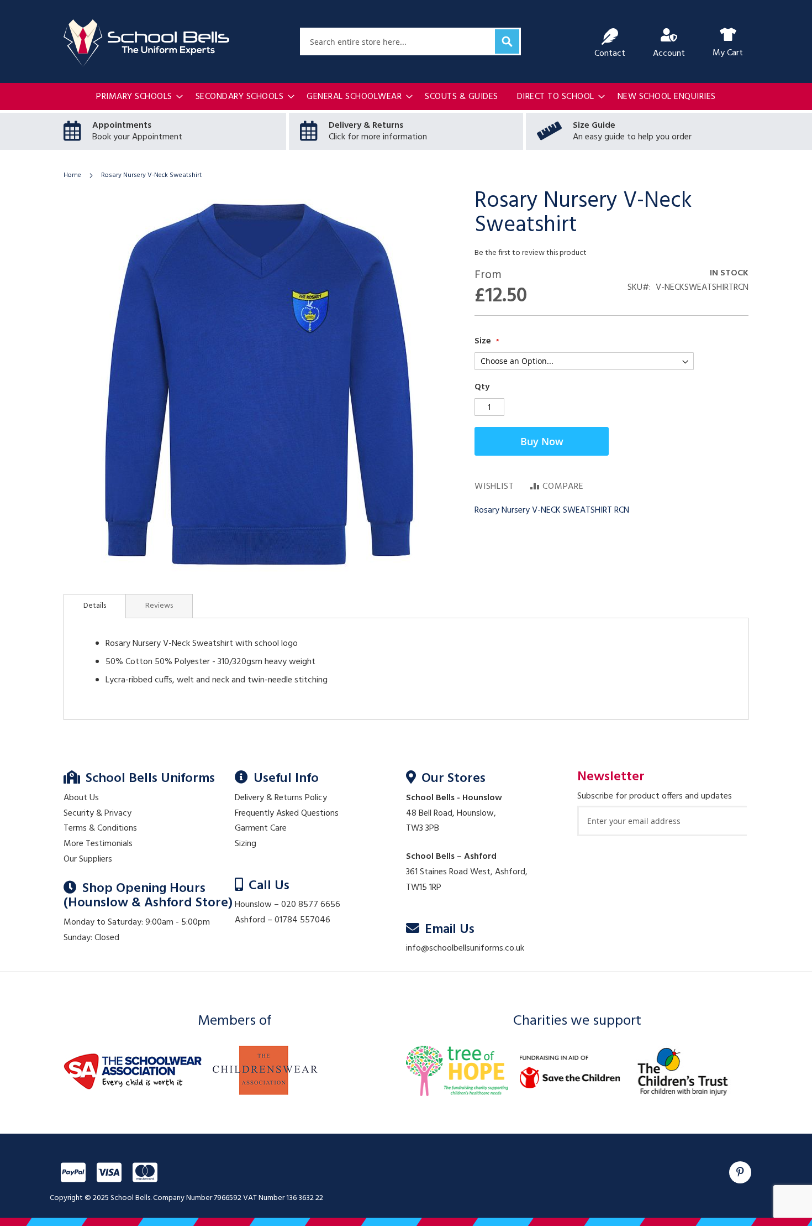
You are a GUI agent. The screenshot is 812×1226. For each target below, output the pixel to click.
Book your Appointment (137, 137)
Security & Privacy (97, 813)
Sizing (245, 844)
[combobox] (410, 41)
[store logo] (146, 43)
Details (94, 605)
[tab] (95, 606)
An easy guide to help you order (632, 137)
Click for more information (378, 137)
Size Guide (594, 125)
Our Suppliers (88, 859)
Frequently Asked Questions (287, 813)
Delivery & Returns (366, 125)
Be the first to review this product (530, 253)
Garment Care (261, 828)
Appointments (121, 125)
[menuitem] (136, 97)
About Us (81, 798)
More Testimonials (98, 844)
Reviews (159, 605)
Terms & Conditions (100, 828)
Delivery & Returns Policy (281, 798)
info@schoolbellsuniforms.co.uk (465, 948)
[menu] (406, 97)
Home (72, 175)
